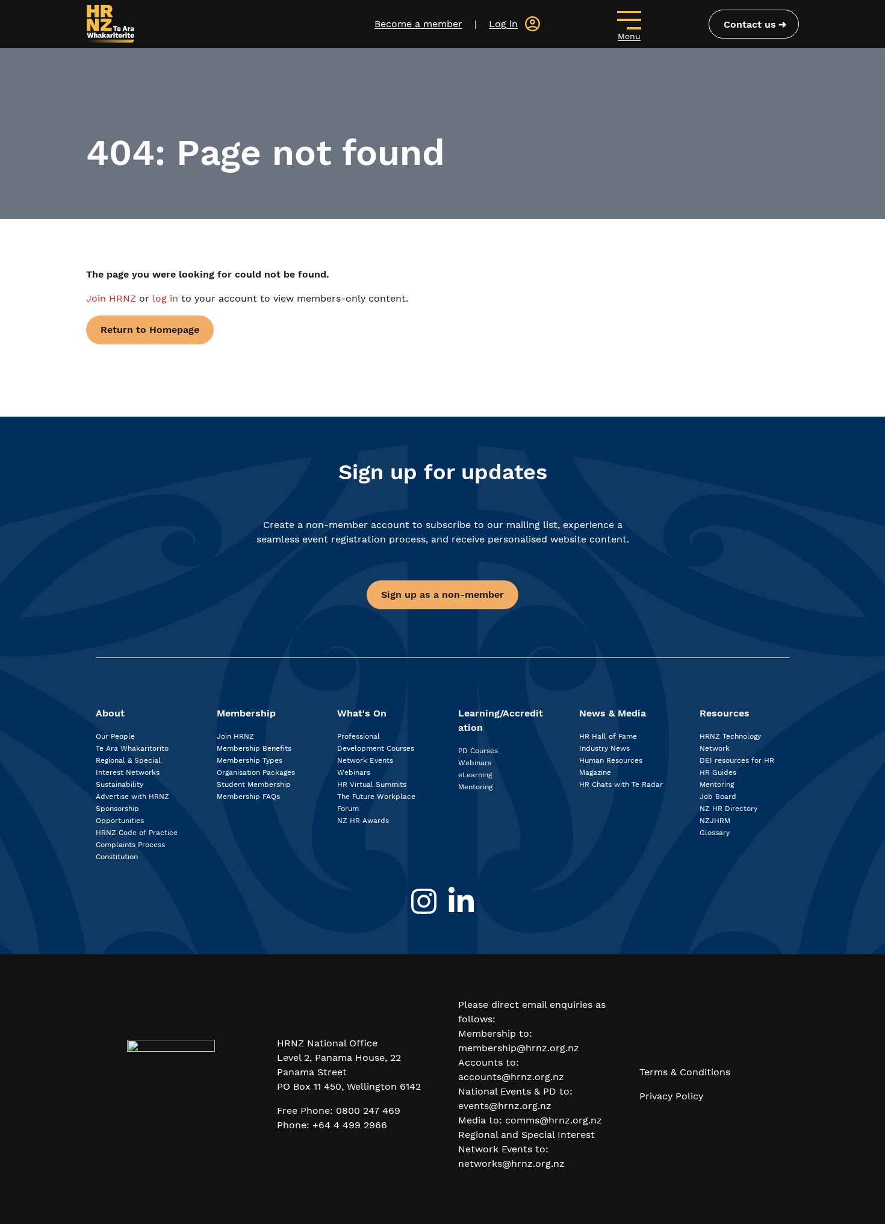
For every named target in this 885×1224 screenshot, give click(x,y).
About (110, 713)
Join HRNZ (112, 298)
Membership (246, 713)
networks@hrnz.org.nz (511, 1163)
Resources (725, 713)
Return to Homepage (150, 329)
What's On (362, 713)
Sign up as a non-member (442, 594)
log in (165, 298)
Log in (503, 24)
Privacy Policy (671, 1096)
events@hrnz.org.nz (504, 1105)
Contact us (750, 24)
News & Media (612, 713)
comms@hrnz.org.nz (553, 1120)
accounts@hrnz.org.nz (511, 1077)
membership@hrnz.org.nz (518, 1048)
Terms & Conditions (684, 1072)
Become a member (418, 24)
